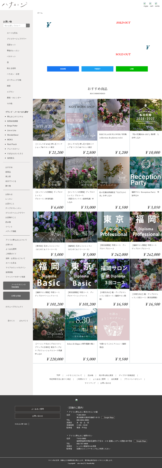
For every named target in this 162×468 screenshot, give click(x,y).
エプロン (10, 91)
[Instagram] (14, 14)
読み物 (90, 375)
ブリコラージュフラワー (16, 38)
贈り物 (8, 185)
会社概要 (114, 379)
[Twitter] (9, 14)
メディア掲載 (10, 231)
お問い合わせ (105, 382)
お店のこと (9, 203)
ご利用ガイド (82, 379)
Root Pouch (12, 144)
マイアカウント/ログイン (16, 267)
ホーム (40, 12)
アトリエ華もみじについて (16, 239)
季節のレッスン (13, 50)
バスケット (11, 56)
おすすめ (9, 167)
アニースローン (13, 148)
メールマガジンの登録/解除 (18, 285)
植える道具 (11, 68)
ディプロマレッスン (13, 208)
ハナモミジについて (74, 375)
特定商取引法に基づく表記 (60, 379)
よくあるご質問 (99, 379)
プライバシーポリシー (133, 379)
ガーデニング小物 (14, 79)
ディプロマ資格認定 (127, 375)
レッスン (9, 198)
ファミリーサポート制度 (15, 276)
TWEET (97, 69)
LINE (132, 69)
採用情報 (9, 272)
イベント (9, 226)
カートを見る (12, 32)
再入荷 (8, 176)
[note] (23, 14)
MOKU (10, 139)
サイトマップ (90, 382)
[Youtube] (18, 14)
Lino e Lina (11, 130)
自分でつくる (10, 181)
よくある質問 (11, 248)
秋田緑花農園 (12, 121)
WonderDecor (12, 134)
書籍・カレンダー (14, 97)
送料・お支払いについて (15, 258)
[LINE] (28, 14)
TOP (58, 375)
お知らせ (9, 194)
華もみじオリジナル (15, 116)
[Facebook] (4, 14)
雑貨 (9, 85)
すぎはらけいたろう (15, 153)
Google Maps (109, 417)
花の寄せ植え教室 (106, 375)
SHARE (63, 69)
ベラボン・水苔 (13, 74)
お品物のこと (10, 217)
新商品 (8, 171)
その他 (9, 103)
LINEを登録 (16, 295)
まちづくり (23, 320)
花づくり (11, 320)
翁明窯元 (10, 158)
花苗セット (11, 44)
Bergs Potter (12, 125)
